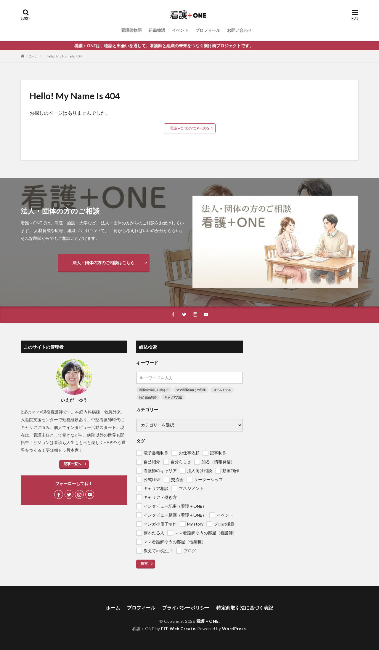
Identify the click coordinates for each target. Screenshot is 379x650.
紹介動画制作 (148, 397)
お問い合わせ (239, 30)
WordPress (234, 628)
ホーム (113, 607)
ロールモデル (222, 390)
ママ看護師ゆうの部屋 (191, 390)
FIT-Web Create (178, 628)
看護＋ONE (207, 621)
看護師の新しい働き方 (154, 390)
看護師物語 (131, 30)
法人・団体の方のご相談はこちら (104, 262)
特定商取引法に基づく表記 (244, 607)
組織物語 (157, 30)
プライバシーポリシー (186, 607)
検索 (144, 563)
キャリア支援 (173, 397)
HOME (31, 56)
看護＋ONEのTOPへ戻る (189, 128)
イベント (180, 30)
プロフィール (207, 30)
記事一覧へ (72, 463)
